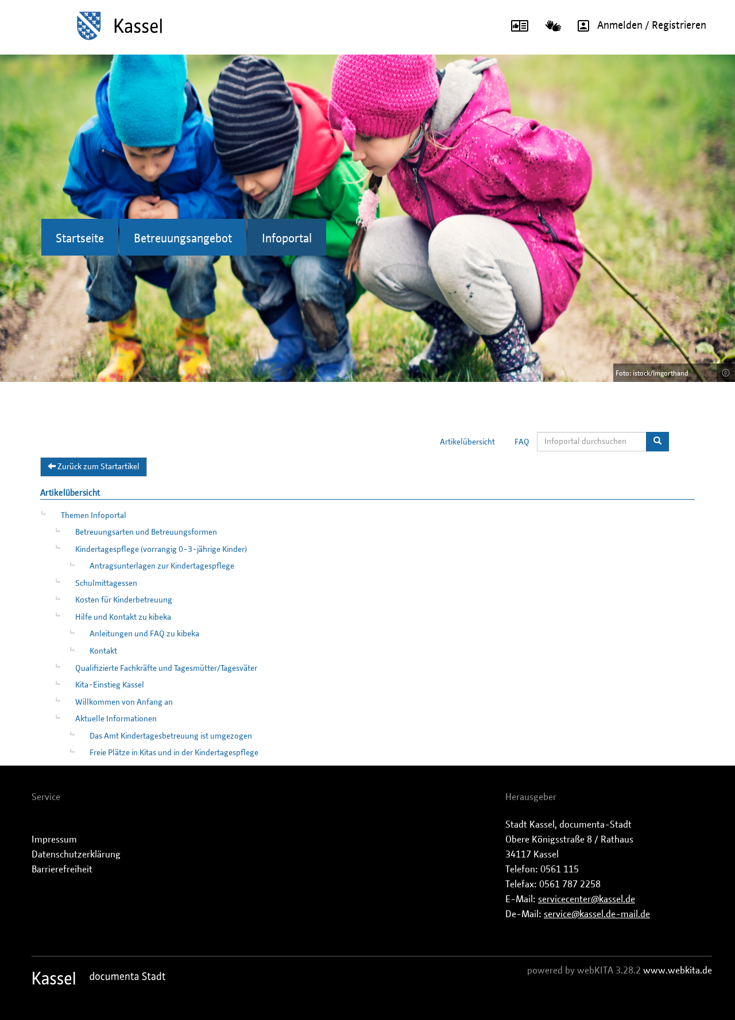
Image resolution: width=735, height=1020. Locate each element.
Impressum (54, 839)
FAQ (521, 442)
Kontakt (103, 651)
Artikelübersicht (467, 442)
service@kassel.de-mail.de (597, 914)
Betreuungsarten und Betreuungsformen (146, 532)
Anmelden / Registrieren (651, 26)
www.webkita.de (677, 970)
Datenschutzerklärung (76, 854)
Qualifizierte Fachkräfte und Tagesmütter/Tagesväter (166, 668)
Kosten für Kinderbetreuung (123, 600)
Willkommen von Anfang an (124, 702)
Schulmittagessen (106, 583)
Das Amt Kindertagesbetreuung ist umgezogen (171, 736)
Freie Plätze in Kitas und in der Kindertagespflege (174, 753)
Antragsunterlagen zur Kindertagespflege (162, 566)
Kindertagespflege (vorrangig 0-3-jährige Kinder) (161, 550)
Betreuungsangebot (183, 239)
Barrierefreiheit (62, 869)
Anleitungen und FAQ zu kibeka (144, 634)
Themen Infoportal (93, 516)
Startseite (80, 239)
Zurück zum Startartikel (98, 467)
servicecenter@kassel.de (586, 899)
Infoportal (287, 239)
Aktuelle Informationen (116, 719)
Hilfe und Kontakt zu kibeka (123, 617)
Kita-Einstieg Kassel (109, 685)
